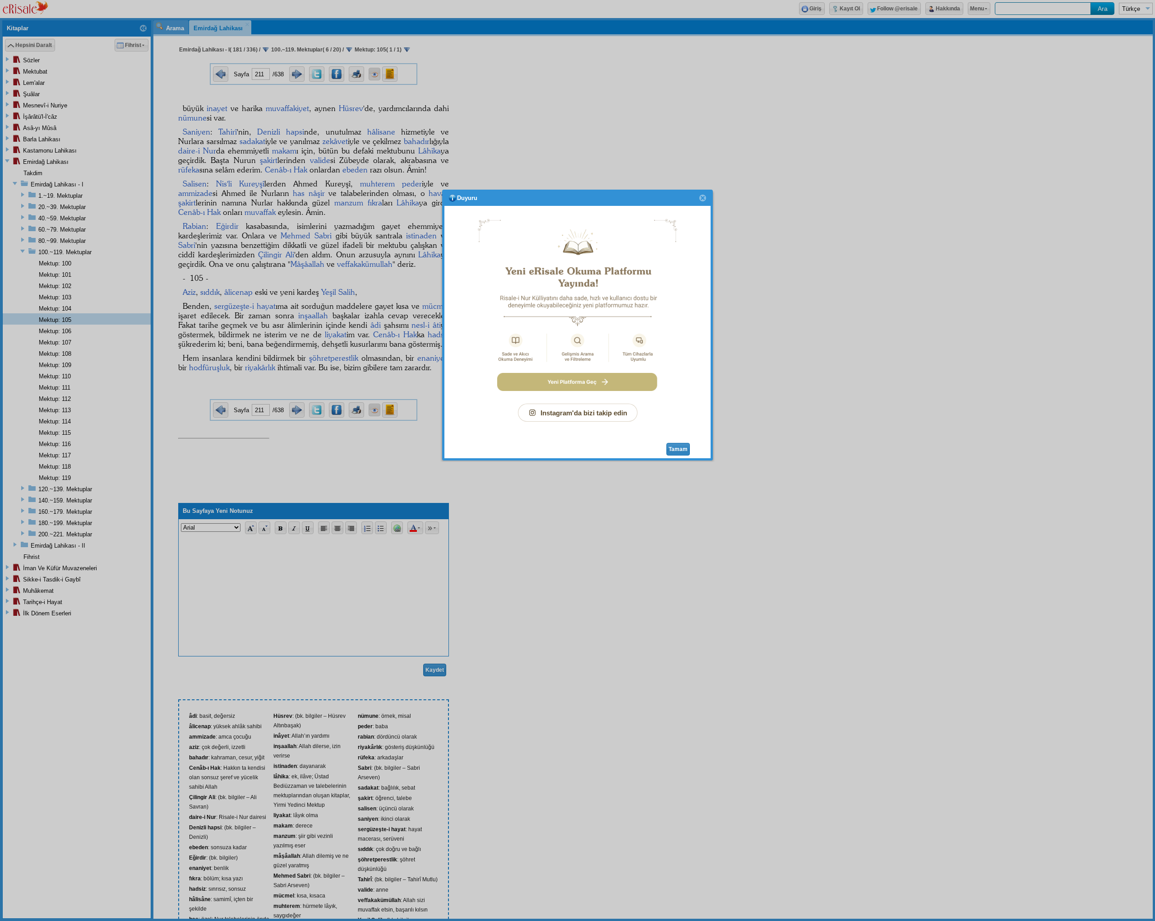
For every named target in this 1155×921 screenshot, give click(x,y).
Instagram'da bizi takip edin (584, 413)
